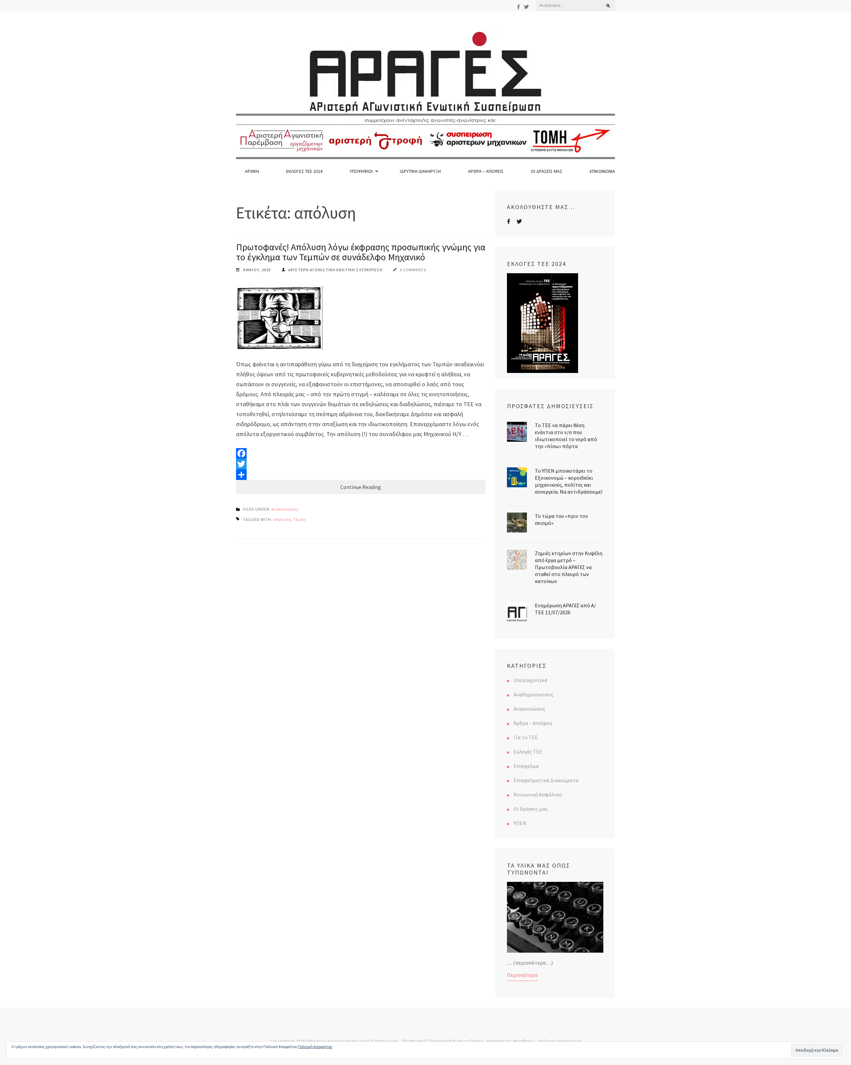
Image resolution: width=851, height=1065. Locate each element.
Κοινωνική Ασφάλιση (538, 794)
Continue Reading (360, 487)
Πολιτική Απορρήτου (560, 1041)
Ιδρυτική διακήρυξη (420, 171)
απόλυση (282, 519)
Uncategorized (530, 680)
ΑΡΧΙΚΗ (252, 171)
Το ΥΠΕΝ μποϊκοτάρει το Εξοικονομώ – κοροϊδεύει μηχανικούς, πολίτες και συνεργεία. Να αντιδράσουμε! (568, 481)
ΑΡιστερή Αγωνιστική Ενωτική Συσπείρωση (352, 1041)
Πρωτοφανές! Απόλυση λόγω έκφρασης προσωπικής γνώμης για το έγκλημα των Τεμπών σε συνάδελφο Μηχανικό (360, 252)
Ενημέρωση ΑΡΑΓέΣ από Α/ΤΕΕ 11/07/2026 (565, 609)
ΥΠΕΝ (520, 823)
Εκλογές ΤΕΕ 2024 (304, 171)
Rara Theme (471, 1041)
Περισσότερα (522, 975)
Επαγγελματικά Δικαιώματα (546, 780)
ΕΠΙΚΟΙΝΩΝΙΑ (602, 171)
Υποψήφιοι (361, 171)
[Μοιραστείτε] (360, 474)
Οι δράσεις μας (546, 171)
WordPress (524, 1041)
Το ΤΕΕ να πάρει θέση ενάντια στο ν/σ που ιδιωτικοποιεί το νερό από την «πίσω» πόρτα (566, 435)
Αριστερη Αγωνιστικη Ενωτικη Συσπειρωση (335, 269)
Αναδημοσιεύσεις (533, 694)
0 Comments (413, 269)
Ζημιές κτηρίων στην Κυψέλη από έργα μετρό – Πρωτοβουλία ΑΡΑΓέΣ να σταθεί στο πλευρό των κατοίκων (568, 567)
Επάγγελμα (526, 766)
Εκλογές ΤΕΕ (528, 751)
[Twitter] (526, 7)
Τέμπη (300, 519)
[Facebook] (518, 7)
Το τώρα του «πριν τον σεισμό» (561, 519)
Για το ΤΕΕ (526, 737)
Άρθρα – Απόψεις (486, 171)
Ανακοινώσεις (285, 509)
